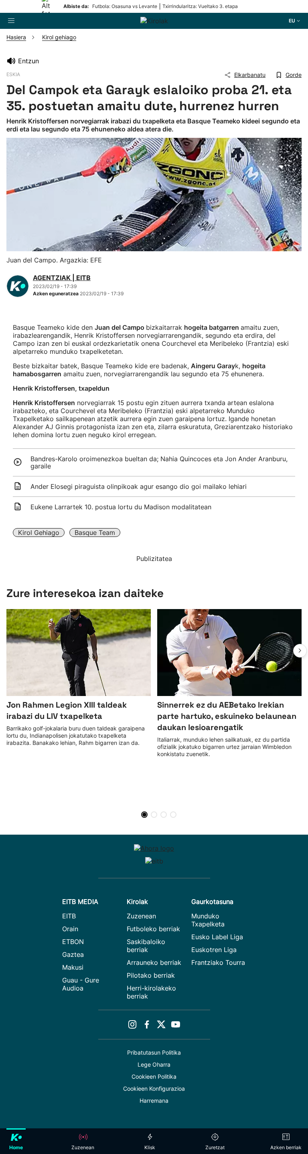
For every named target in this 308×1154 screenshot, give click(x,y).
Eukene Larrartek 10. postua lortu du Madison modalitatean (120, 507)
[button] (300, 651)
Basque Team (95, 533)
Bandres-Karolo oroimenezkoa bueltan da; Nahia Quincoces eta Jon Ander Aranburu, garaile (159, 462)
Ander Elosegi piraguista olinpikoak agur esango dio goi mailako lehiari (138, 486)
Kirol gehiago (38, 533)
